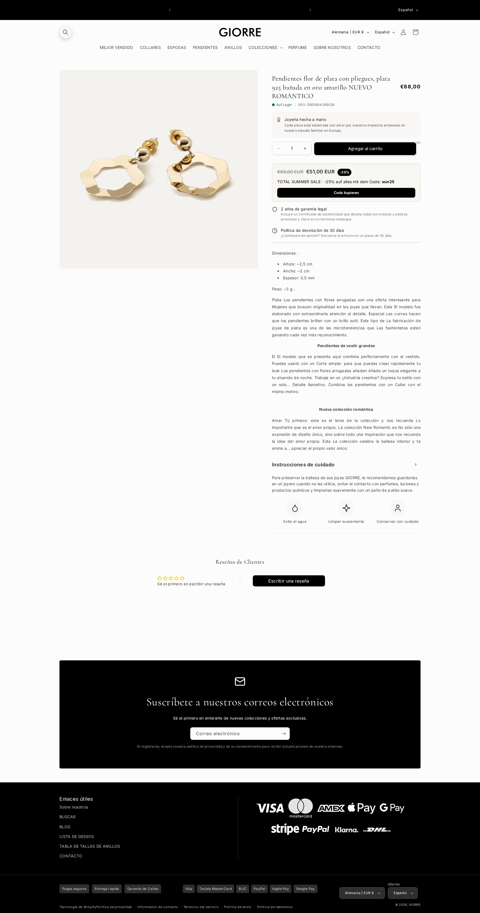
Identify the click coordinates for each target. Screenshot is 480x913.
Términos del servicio (201, 907)
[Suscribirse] (284, 733)
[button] (65, 32)
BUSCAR (67, 816)
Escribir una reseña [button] (288, 581)
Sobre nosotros (73, 807)
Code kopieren (346, 193)
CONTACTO (70, 856)
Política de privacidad (114, 907)
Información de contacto (158, 907)
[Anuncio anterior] (170, 10)
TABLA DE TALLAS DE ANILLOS (89, 846)
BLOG (64, 826)
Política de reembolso (275, 907)
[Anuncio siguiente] (310, 10)
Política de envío (238, 907)
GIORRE (415, 905)
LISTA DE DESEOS (76, 836)
